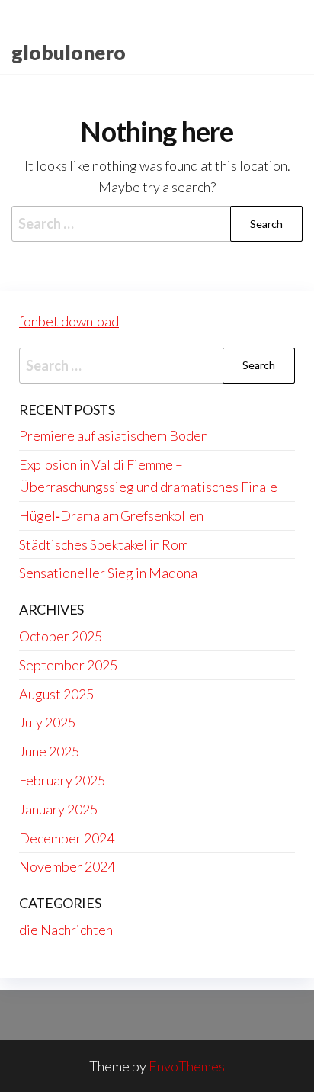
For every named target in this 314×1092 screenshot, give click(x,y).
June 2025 (49, 751)
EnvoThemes (187, 1066)
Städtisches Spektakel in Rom (103, 544)
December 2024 (66, 838)
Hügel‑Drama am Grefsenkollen (111, 515)
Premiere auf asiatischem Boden (113, 435)
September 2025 (68, 665)
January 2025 (58, 809)
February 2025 (62, 780)
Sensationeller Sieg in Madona (108, 572)
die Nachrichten (66, 929)
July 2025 (47, 722)
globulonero (68, 52)
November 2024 (67, 866)
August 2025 (56, 694)
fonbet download (69, 321)
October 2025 (60, 636)
